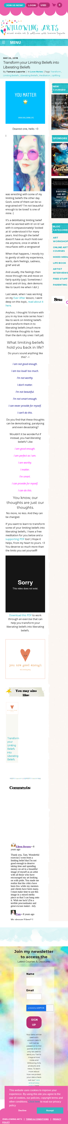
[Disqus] (25, 832)
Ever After (19, 298)
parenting (60, 284)
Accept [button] (50, 1110)
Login (32, 5)
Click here (34, 1101)
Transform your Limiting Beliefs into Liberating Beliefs (13, 749)
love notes (36, 71)
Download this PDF (20, 615)
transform (56, 71)
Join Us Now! (14, 5)
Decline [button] (22, 1110)
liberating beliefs (29, 75)
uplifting (56, 75)
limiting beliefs (11, 75)
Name (30, 973)
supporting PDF (15, 539)
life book (59, 263)
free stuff (60, 278)
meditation (44, 75)
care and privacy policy (34, 1083)
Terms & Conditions (37, 1119)
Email (30, 990)
